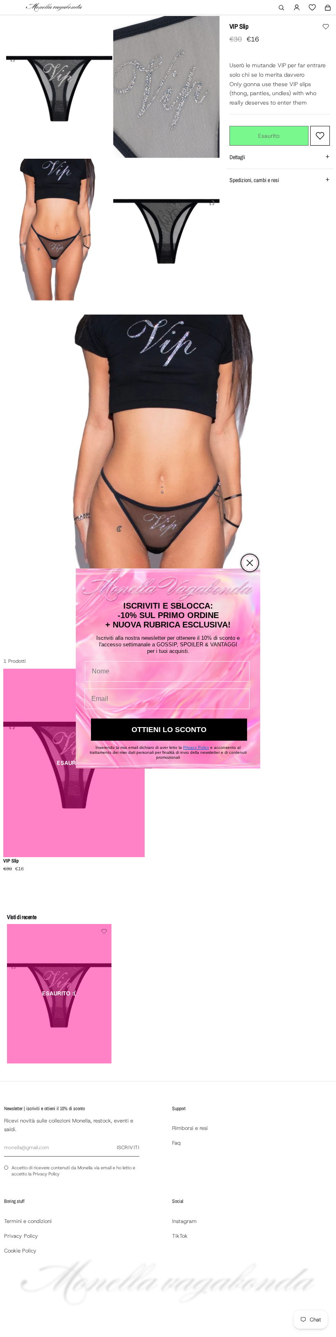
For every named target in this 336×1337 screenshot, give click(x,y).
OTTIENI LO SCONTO (169, 730)
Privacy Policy (196, 747)
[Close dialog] (250, 563)
